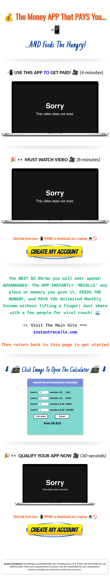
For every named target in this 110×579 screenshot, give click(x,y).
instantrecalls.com (55, 332)
